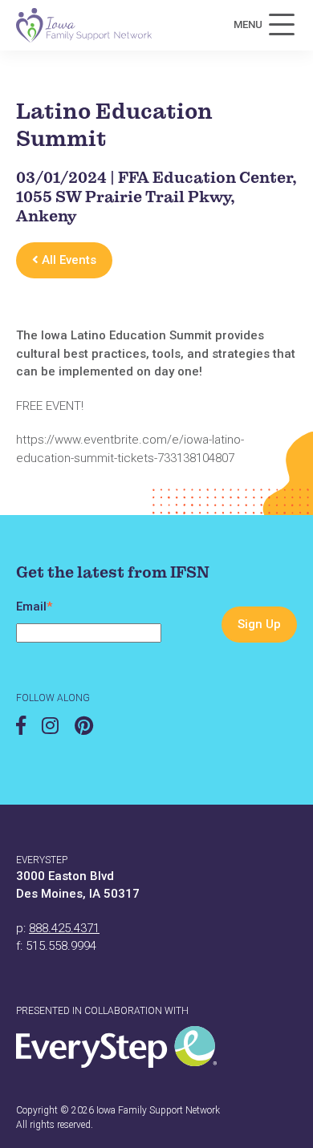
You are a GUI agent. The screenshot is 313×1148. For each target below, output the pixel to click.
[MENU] (282, 25)
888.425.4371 (64, 928)
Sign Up (259, 624)
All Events (67, 260)
